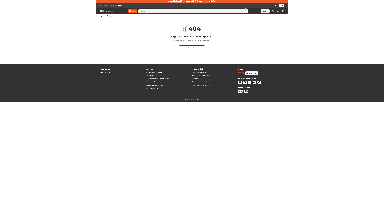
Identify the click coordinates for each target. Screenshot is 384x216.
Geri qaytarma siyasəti (199, 82)
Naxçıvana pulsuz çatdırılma (201, 85)
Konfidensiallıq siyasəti (154, 72)
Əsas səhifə (106, 16)
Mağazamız (104, 5)
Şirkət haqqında (105, 72)
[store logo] (108, 11)
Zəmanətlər (196, 79)
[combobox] (193, 11)
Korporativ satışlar (116, 5)
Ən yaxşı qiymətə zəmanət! (155, 85)
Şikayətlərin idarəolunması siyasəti (158, 79)
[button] (282, 6)
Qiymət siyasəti (151, 75)
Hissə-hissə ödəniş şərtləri (201, 75)
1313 (275, 5)
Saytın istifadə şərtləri (153, 82)
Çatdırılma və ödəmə (199, 72)
